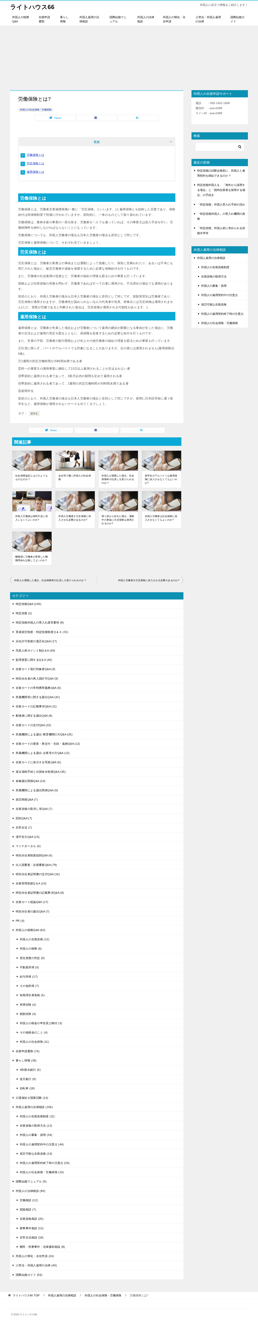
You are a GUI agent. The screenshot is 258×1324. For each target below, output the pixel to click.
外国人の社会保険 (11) (34, 1041)
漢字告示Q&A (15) (28, 836)
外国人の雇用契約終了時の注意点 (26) (45, 1162)
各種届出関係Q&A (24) (30, 781)
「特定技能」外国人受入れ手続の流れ (221, 204)
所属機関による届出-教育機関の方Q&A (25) (44, 734)
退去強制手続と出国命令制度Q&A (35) (41, 771)
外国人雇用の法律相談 (89, 19)
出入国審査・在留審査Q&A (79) (36, 864)
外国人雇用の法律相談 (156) (34, 1107)
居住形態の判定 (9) (32, 958)
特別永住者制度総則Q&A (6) (34, 855)
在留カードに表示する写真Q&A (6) (38, 762)
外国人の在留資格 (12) (34, 939)
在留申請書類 (44, 19)
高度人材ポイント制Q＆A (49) (35, 650)
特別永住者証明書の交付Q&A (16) (38, 874)
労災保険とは (35, 163)
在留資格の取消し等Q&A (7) (34, 808)
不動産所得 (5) (29, 967)
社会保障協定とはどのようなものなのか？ (31, 477)
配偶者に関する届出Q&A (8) (34, 715)
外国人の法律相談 (145, 19)
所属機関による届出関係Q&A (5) (37, 790)
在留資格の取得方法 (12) (36, 1125)
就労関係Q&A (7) (27, 799)
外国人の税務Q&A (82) (30, 930)
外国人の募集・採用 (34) (36, 1134)
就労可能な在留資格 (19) (36, 1153)
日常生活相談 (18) (32, 1237)
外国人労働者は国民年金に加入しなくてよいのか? (31, 518)
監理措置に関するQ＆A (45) (34, 659)
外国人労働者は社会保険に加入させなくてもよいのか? (161, 518)
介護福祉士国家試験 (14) (32, 1097)
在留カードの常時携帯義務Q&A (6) (38, 687)
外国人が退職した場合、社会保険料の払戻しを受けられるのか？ (118, 479)
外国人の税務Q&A (20, 19)
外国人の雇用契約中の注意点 (219, 295)
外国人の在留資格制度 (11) (37, 1116)
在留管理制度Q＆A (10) (31, 883)
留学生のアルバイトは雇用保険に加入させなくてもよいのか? (161, 479)
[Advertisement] (129, 56)
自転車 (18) (27, 1088)
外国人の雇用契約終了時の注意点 (222, 313)
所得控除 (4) (28, 1004)
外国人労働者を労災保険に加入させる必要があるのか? (74, 518)
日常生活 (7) (24, 827)
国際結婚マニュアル (117, 19)
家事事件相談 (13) (32, 1228)
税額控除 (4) (28, 1013)
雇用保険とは (35, 171)
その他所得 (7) (29, 985)
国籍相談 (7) (28, 1209)
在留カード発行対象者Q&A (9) (35, 669)
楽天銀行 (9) (28, 1079)
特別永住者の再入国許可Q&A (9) (37, 678)
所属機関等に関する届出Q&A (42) (38, 697)
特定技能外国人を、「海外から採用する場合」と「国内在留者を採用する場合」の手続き (221, 190)
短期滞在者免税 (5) (32, 995)
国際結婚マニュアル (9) (31, 1181)
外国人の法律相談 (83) (30, 1191)
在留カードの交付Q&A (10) (33, 725)
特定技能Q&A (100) (28, 604)
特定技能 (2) (24, 613)
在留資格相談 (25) (32, 1218)
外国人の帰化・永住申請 (174, 19)
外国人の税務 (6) (31, 948)
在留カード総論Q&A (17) (32, 902)
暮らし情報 (64, 19)
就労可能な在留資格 (214, 304)
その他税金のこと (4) (34, 1032)
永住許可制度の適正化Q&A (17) (36, 641)
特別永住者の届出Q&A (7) (33, 911)
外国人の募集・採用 (214, 285)
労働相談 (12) (29, 1200)
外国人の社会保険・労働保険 (35, 109)
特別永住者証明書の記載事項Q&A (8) (40, 892)
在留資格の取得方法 (214, 276)
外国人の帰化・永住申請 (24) (35, 1256)
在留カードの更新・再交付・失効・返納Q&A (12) (48, 743)
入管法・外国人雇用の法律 (208, 19)
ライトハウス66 (32, 7)
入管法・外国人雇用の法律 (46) (36, 1265)
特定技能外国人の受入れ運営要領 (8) (40, 622)
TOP (26, 1295)
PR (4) (20, 920)
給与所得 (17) (29, 976)
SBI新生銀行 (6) (30, 1069)
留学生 (34, 413)
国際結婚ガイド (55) (29, 1274)
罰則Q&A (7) (24, 818)
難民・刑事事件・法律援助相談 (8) (42, 1246)
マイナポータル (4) (28, 846)
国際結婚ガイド (237, 19)
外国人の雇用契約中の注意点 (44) (42, 1144)
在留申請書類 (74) (28, 1051)
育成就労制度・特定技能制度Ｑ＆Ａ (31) (42, 632)
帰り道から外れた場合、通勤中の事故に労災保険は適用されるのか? (118, 520)
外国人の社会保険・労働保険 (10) (42, 1172)
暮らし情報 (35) (26, 1060)
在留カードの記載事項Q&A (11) (36, 706)
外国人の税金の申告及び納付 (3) (41, 1023)
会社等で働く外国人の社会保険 (74, 477)
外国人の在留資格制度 (215, 267)
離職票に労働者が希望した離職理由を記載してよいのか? (31, 558)
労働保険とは (35, 154)
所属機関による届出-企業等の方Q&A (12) (43, 753)
